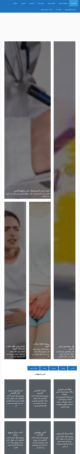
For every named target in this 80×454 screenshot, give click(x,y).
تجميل (15, 3)
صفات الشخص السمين (40, 391)
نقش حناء (41, 3)
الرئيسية (73, 3)
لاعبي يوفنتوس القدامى (40, 433)
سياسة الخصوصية (70, 9)
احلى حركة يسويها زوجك (15, 433)
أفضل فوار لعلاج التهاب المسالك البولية (15, 347)
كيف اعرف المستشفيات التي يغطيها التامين (31, 190)
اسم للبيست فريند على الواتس (15, 391)
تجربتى (23, 3)
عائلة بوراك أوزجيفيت (64, 433)
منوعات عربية (63, 3)
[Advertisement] (40, 26)
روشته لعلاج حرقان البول (41, 344)
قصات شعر (51, 3)
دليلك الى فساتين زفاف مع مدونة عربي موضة (64, 391)
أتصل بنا (58, 9)
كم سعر (31, 3)
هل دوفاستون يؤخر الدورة (66, 347)
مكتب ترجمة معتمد (46, 9)
